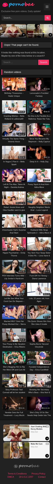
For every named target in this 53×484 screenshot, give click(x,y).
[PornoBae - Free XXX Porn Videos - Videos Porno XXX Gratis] (21, 5)
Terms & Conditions (17, 473)
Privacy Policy (38, 473)
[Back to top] (45, 476)
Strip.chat (4, 36)
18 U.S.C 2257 (26, 477)
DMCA (10, 477)
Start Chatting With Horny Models (11, 34)
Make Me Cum (37, 444)
